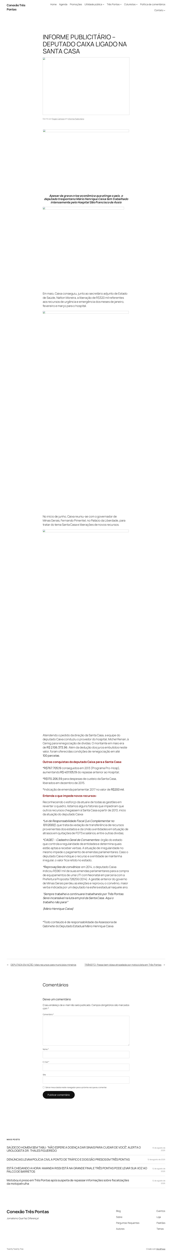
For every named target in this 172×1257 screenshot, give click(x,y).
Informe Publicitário (76, 118)
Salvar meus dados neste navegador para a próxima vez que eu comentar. (76, 1087)
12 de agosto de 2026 (156, 1159)
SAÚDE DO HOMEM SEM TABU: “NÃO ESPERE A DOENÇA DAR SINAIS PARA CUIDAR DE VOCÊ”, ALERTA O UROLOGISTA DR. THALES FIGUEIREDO (74, 1149)
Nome (46, 1049)
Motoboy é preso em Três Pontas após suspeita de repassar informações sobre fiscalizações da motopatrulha (68, 1182)
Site (44, 1074)
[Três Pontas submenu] (121, 4)
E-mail (46, 1062)
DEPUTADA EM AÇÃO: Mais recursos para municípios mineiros (43, 964)
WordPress (160, 1249)
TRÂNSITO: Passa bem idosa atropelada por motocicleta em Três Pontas (123, 964)
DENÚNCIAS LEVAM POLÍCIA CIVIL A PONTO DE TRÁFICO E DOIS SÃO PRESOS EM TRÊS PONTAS (68, 1159)
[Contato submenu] (164, 10)
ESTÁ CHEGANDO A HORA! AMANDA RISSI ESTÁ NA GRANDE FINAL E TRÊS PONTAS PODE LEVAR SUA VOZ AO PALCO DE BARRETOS (77, 1170)
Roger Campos (58, 118)
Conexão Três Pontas (16, 7)
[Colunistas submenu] (137, 4)
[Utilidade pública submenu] (103, 4)
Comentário (48, 1014)
